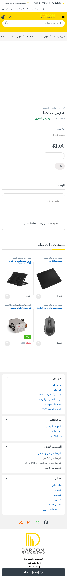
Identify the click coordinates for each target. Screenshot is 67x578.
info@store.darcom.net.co (15, 3)
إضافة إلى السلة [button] (38, 296)
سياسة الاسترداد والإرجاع (50, 399)
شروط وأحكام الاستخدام (50, 394)
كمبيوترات (46, 36)
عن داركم (57, 385)
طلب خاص (36, 9)
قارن (59, 129)
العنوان (58, 500)
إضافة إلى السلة (31, 572)
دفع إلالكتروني (55, 436)
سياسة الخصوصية (53, 404)
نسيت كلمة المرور (51, 509)
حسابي (5, 9)
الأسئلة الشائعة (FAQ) (52, 409)
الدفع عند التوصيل (54, 426)
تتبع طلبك (20, 9)
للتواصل (58, 390)
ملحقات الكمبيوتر (25, 36)
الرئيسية (61, 36)
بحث (6, 23)
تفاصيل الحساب (54, 504)
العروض (28, 305)
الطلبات (58, 490)
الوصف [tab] (60, 185)
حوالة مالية (57, 431)
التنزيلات (58, 495)
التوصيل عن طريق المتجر (50, 453)
